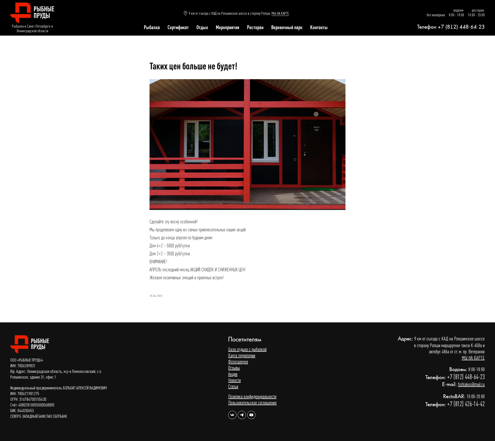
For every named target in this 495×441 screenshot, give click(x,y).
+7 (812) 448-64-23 (461, 26)
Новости (234, 380)
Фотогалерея (238, 361)
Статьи (233, 386)
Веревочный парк (286, 27)
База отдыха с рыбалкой (247, 349)
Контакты (319, 27)
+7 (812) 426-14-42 (466, 403)
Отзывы (234, 368)
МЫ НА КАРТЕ (280, 13)
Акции (232, 374)
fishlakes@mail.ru (471, 384)
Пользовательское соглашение (252, 402)
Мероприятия (227, 27)
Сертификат (178, 27)
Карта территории (241, 355)
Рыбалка (152, 27)
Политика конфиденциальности (252, 396)
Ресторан (255, 27)
